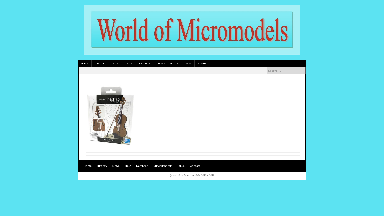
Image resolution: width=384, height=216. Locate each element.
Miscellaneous (168, 63)
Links (188, 63)
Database (145, 63)
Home (84, 63)
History (100, 63)
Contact (204, 63)
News (116, 63)
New (129, 63)
